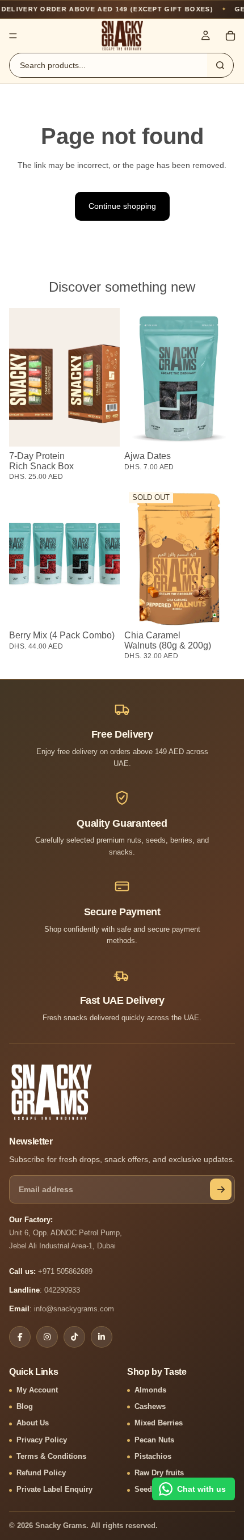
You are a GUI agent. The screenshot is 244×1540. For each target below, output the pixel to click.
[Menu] (13, 36)
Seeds (145, 1489)
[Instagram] (47, 1337)
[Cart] (230, 35)
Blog (24, 1407)
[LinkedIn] (101, 1337)
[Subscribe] (221, 1189)
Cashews (150, 1407)
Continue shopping (122, 206)
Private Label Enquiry (54, 1489)
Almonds (150, 1390)
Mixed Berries (158, 1423)
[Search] (220, 65)
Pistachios (152, 1457)
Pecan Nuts (154, 1440)
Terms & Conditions (51, 1457)
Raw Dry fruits (159, 1473)
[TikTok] (74, 1337)
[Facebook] (20, 1337)
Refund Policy (41, 1473)
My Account (37, 1390)
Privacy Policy (41, 1440)
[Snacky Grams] (51, 1092)
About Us (32, 1423)
